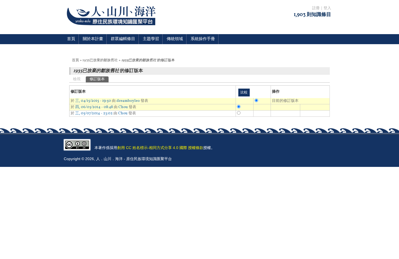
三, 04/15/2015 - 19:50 (93, 100)
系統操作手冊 (203, 39)
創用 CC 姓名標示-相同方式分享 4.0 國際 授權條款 (160, 147)
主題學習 (151, 39)
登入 (327, 8)
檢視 (77, 79)
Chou (123, 107)
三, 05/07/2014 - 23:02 (94, 113)
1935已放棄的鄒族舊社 (100, 60)
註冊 (316, 8)
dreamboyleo (128, 100)
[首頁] (112, 28)
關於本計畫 (93, 39)
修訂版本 (99, 79)
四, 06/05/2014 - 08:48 (94, 107)
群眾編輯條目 (123, 39)
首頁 (71, 39)
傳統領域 (175, 39)
